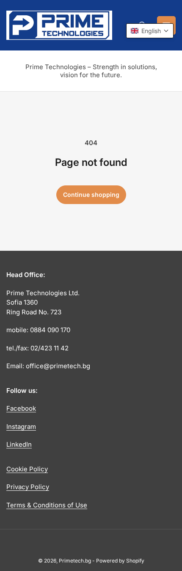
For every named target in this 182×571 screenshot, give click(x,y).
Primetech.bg (75, 560)
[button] (150, 31)
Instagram (21, 427)
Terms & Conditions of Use (46, 505)
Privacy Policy (27, 487)
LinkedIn (19, 444)
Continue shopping (91, 194)
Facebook (21, 408)
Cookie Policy (27, 469)
